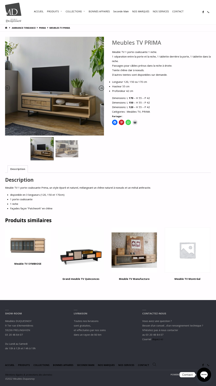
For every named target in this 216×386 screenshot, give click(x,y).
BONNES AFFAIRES (99, 11)
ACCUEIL (39, 11)
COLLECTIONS (74, 11)
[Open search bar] (188, 11)
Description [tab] (17, 169)
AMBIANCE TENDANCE (24, 27)
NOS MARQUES (140, 11)
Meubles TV (134, 111)
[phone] (208, 12)
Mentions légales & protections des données (28, 374)
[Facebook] (203, 12)
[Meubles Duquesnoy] (13, 12)
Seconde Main (121, 11)
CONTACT (178, 11)
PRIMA (42, 27)
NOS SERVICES (161, 11)
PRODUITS (53, 11)
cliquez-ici (157, 339)
